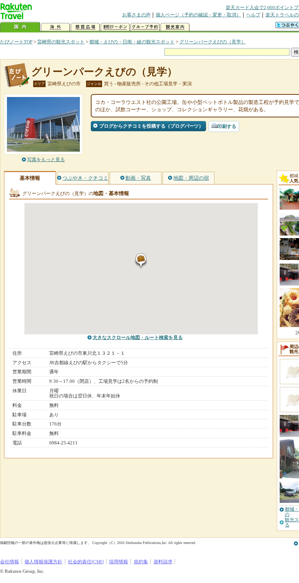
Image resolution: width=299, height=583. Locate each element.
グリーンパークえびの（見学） (212, 41)
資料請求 (163, 561)
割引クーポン (115, 27)
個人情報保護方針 (43, 561)
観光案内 (175, 27)
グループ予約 (145, 27)
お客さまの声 (136, 15)
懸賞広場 (85, 27)
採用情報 (118, 561)
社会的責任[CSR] (86, 561)
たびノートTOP (16, 41)
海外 (55, 27)
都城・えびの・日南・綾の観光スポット (132, 41)
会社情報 (9, 561)
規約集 (141, 561)
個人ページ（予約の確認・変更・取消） (198, 15)
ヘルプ (253, 15)
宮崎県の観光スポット (61, 41)
